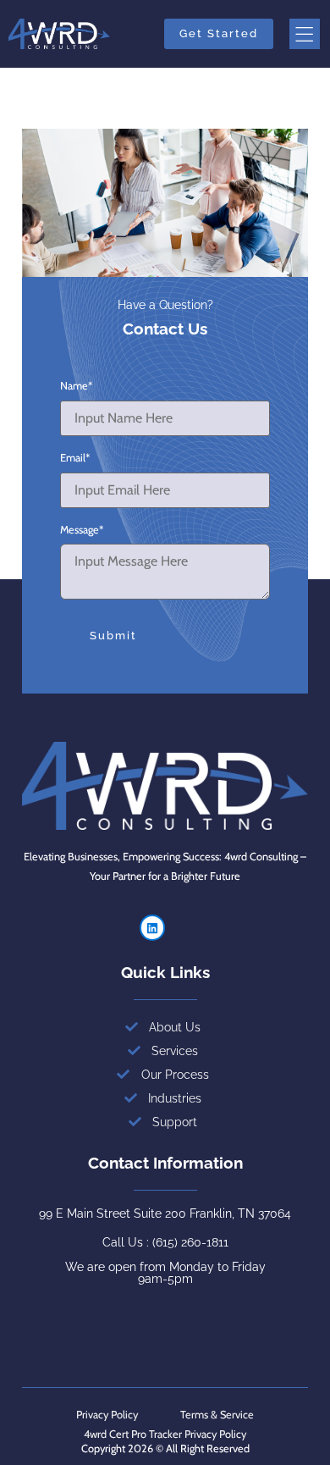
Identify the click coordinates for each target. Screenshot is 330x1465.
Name (76, 386)
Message (81, 530)
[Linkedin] (153, 928)
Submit (113, 635)
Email (75, 458)
